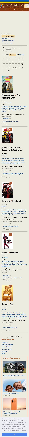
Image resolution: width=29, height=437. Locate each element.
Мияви (3, 110)
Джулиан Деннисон (6, 213)
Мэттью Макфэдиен (17, 162)
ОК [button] (14, 434)
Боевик (4, 121)
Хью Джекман (14, 158)
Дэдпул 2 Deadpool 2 (12, 201)
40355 (4, 329)
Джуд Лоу (4, 313)
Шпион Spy (7, 304)
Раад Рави (9, 316)
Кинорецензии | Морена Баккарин (14, 10)
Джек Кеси (11, 215)
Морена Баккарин (15, 110)
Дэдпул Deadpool (10, 252)
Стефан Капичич (12, 264)
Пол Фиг (4, 309)
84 (18, 377)
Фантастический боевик (8, 173)
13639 (4, 123)
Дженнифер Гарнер (6, 162)
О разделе (5, 342)
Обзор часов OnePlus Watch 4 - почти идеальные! (14, 376)
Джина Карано (16, 263)
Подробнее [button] (23, 430)
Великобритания (19, 173)
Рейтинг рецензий (7, 346)
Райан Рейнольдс (6, 158)
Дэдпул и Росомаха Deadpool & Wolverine (12, 148)
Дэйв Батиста (5, 106)
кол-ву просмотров (7, 43)
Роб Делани (14, 160)
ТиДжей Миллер (21, 213)
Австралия (5, 174)
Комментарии (7, 118)
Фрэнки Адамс (20, 108)
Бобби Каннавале (16, 314)
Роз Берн (14, 318)
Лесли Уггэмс (20, 264)
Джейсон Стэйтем (11, 313)
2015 (16, 327)
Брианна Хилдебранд (7, 211)
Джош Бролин (22, 211)
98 (10, 395)
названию (12, 55)
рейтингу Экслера (7, 38)
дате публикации (9, 36)
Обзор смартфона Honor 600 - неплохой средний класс (11, 412)
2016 (21, 278)
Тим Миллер (5, 257)
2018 (17, 226)
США (15, 121)
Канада (16, 174)
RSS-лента (4, 351)
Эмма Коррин (21, 158)
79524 (4, 228)
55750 (4, 279)
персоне (21, 55)
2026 (17, 121)
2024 (20, 174)
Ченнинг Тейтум (10, 164)
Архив (3, 353)
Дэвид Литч (4, 206)
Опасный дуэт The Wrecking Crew (11, 96)
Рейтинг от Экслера (7, 344)
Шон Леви (4, 155)
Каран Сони (15, 211)
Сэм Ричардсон (8, 318)
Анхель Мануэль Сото (7, 103)
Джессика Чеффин (17, 316)
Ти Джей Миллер (15, 261)
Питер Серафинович (7, 314)
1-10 (8, 71)
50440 (4, 176)
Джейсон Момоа (13, 106)
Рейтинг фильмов (6, 348)
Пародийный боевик (7, 327)
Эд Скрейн (9, 263)
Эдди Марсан (14, 210)
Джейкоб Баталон (11, 108)
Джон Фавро (17, 164)
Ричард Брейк (20, 318)
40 (10, 415)
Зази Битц (14, 213)
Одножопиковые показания (11, 393)
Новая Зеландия (9, 121)
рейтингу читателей (8, 41)
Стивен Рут (8, 110)
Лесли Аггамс (20, 160)
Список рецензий (7, 350)
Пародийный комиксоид (8, 278)
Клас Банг (19, 106)
